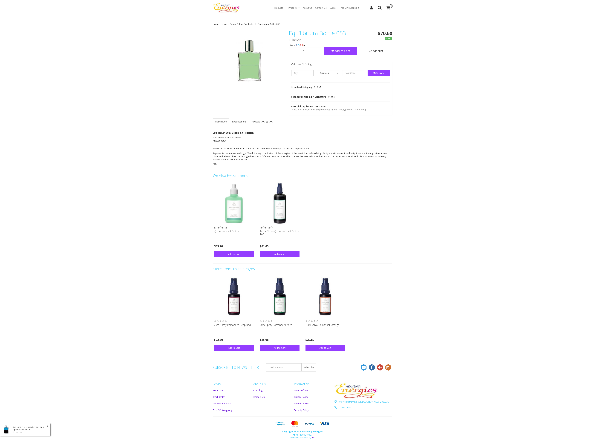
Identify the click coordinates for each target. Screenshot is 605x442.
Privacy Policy (301, 396)
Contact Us (321, 7)
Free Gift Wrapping (349, 7)
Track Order (219, 396)
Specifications (239, 121)
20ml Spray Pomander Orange (322, 325)
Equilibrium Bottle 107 (22, 429)
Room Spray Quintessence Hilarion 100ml (279, 233)
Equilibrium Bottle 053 (269, 24)
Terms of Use (301, 390)
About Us (307, 7)
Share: (293, 45)
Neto (313, 437)
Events (333, 7)
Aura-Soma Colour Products (238, 24)
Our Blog (257, 390)
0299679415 (344, 407)
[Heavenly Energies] (226, 8)
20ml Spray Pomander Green (276, 325)
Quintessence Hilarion (226, 231)
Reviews (256, 121)
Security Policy (301, 410)
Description (221, 121)
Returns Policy (301, 403)
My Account (219, 390)
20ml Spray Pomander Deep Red (232, 325)
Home (216, 24)
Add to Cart (342, 51)
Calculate (380, 72)
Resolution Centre (222, 403)
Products (279, 7)
